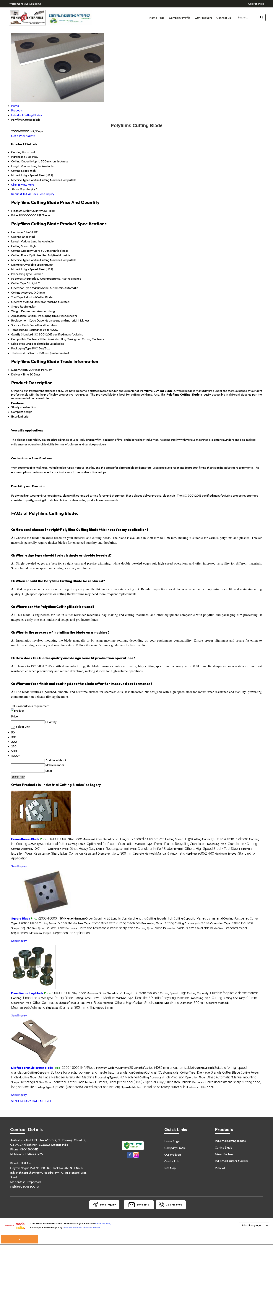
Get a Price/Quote (23, 136)
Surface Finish (20, 325)
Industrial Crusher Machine (232, 1161)
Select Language (251, 1225)
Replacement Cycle (23, 320)
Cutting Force (19, 255)
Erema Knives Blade (25, 839)
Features (17, 278)
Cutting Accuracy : (29, 848)
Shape (15, 306)
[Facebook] (130, 1157)
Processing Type (21, 274)
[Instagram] (136, 1157)
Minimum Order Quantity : (100, 839)
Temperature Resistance (27, 330)
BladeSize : (79, 1007)
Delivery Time (20, 374)
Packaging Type (21, 348)
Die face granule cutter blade (32, 1067)
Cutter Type (18, 283)
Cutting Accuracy (22, 292)
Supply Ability (19, 370)
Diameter (17, 264)
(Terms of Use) (103, 1223)
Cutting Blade (223, 1147)
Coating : (236, 918)
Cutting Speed (20, 246)
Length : (142, 839)
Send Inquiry (46, 194)
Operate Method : (159, 853)
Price (14, 215)
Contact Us (223, 18)
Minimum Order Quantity (27, 210)
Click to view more (22, 184)
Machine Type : (170, 844)
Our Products (203, 18)
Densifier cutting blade (27, 993)
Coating (16, 237)
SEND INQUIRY (21, 1101)
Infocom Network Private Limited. (81, 1227)
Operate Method (22, 302)
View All (220, 1168)
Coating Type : (149, 928)
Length (15, 241)
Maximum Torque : (59, 933)
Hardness (17, 232)
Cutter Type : (47, 844)
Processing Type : (231, 844)
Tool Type (17, 297)
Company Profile (179, 18)
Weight (15, 311)
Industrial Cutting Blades (230, 1141)
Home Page (157, 18)
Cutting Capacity (22, 250)
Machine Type (20, 260)
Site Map (170, 1168)
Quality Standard (22, 334)
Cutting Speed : (178, 839)
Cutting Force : (101, 844)
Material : (205, 848)
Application (18, 316)
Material (16, 269)
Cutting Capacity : (220, 839)
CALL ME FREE (42, 1101)
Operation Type (21, 288)
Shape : (109, 848)
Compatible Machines (25, 339)
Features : (100, 928)
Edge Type (18, 344)
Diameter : (115, 853)
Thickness (17, 353)
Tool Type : (148, 848)
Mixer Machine (224, 1154)
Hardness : (200, 853)
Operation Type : (71, 848)
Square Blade (20, 918)
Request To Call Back (24, 194)
